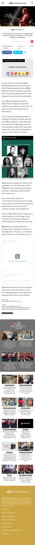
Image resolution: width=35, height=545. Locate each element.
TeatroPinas (9, 452)
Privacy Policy (6, 527)
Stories (9, 475)
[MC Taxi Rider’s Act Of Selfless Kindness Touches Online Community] (25, 402)
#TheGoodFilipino (9, 385)
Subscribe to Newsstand (9, 520)
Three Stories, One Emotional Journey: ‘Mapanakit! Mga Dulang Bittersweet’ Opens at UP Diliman (9, 457)
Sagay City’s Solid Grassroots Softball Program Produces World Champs (25, 344)
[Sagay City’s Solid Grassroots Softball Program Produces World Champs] (25, 335)
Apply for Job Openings (8, 512)
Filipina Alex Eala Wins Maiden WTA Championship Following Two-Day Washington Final (9, 366)
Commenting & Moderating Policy (12, 530)
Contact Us (5, 509)
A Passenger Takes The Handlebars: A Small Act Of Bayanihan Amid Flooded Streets (9, 390)
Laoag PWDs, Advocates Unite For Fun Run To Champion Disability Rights (26, 457)
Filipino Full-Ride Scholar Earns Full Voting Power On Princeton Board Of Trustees (9, 345)
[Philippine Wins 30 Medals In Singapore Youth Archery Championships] (25, 357)
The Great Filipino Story (17, 41)
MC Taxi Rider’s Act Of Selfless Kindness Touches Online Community (25, 412)
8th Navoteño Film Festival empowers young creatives (9, 478)
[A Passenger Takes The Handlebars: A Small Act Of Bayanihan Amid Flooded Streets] (9, 379)
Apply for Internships (8, 516)
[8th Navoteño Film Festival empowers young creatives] (9, 469)
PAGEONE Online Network (8, 47)
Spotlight (25, 429)
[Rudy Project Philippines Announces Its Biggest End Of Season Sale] (25, 423)
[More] (25, 52)
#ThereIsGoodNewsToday (25, 452)
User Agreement (7, 523)
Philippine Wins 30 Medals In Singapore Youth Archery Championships (26, 365)
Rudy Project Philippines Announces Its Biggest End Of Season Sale (25, 434)
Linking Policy (6, 534)
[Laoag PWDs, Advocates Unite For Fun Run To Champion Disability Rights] (25, 446)
